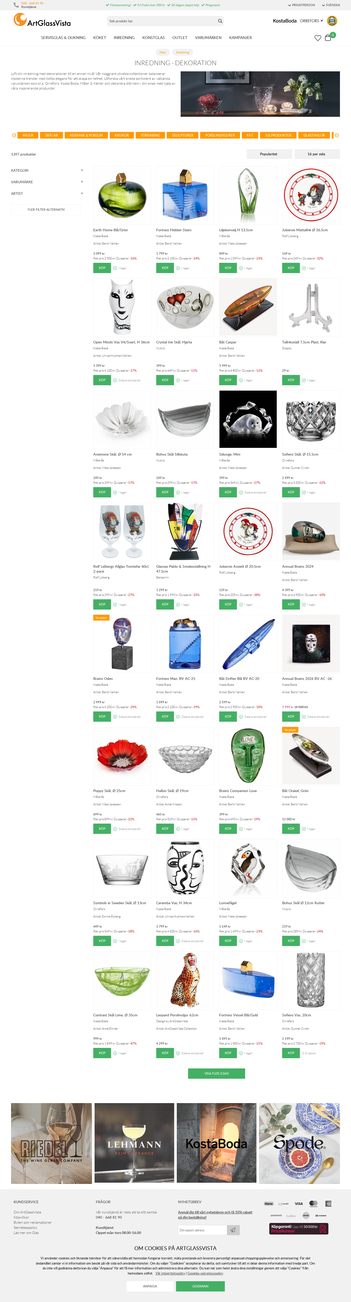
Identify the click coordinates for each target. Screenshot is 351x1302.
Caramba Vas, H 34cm (174, 902)
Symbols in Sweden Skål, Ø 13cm (119, 902)
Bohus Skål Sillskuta (172, 454)
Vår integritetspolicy (170, 1273)
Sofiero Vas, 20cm (296, 1014)
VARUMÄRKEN (208, 37)
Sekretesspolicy (25, 1228)
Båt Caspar (227, 342)
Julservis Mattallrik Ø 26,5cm (305, 229)
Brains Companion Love (238, 790)
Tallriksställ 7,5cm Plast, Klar (304, 342)
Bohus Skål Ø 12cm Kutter (303, 902)
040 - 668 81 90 (32, 3)
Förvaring (150, 135)
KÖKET (99, 37)
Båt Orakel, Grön (295, 790)
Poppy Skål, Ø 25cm (109, 790)
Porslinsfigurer (220, 135)
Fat (250, 135)
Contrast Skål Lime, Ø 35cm (115, 1014)
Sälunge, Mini (229, 454)
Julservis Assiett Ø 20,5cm (240, 566)
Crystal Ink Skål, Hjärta (174, 342)
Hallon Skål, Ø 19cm (172, 790)
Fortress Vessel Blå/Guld (238, 1014)
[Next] (336, 136)
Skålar (51, 135)
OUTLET (179, 37)
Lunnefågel (227, 902)
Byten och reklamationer (33, 1222)
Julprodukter (278, 135)
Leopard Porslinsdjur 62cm (177, 1014)
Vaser (28, 135)
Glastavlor (314, 135)
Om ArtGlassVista (27, 1212)
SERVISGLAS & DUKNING (63, 37)
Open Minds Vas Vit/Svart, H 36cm (121, 342)
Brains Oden (103, 678)
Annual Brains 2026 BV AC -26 (307, 678)
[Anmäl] (233, 1230)
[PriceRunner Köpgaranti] (298, 1233)
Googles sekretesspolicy (205, 1273)
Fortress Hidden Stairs (173, 229)
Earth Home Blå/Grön (110, 229)
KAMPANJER (240, 37)
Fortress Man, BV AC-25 (175, 678)
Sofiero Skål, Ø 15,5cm (300, 454)
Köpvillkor (21, 1217)
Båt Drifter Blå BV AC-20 (239, 678)
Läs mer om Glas (26, 1233)
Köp (102, 268)
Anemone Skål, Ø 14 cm (112, 454)
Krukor (122, 135)
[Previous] (14, 136)
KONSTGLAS (153, 37)
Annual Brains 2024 (297, 566)
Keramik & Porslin (86, 135)
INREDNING (124, 37)
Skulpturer (182, 135)
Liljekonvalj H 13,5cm (236, 229)
